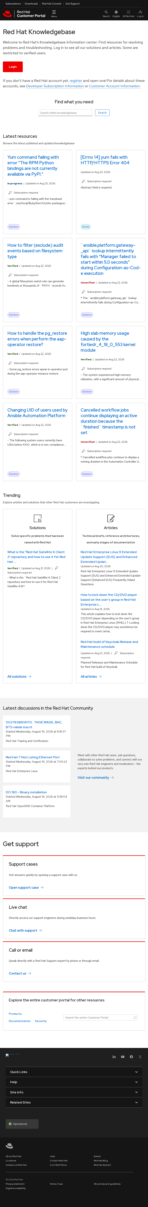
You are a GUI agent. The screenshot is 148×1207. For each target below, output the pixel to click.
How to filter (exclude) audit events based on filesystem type (35, 250)
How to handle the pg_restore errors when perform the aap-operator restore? (37, 338)
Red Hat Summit (102, 1165)
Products (15, 1014)
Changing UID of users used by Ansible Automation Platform (37, 412)
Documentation (20, 1021)
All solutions (17, 676)
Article (85, 226)
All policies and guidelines (107, 1183)
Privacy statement (15, 1183)
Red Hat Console (51, 3)
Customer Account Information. (115, 86)
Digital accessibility (16, 1188)
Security (41, 1021)
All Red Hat (128, 16)
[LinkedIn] (114, 1058)
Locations (11, 1160)
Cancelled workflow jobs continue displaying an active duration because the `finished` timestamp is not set (109, 421)
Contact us (17, 973)
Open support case (24, 887)
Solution (13, 226)
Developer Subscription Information (55, 86)
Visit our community (93, 777)
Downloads (31, 3)
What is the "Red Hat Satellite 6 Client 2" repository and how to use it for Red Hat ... (36, 557)
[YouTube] (123, 1058)
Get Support (73, 3)
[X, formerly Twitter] (140, 1058)
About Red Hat (13, 1156)
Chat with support (23, 930)
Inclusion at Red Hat (16, 1165)
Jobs (52, 1156)
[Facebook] (131, 1058)
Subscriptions (13, 3)
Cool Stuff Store (58, 1165)
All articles (89, 676)
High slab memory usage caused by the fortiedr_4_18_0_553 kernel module (108, 341)
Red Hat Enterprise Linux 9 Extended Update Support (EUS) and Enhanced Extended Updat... (109, 557)
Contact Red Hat (59, 1160)
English (116, 16)
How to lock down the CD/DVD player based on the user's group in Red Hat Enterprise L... (109, 599)
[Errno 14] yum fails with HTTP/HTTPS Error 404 (105, 160)
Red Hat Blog (101, 1160)
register (76, 80)
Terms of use (56, 1183)
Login (13, 67)
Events (97, 1156)
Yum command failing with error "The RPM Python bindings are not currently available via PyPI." (33, 165)
